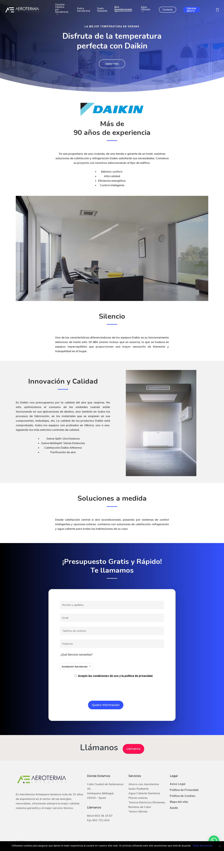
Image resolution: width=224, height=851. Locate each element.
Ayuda (174, 807)
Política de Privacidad (184, 790)
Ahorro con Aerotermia (143, 784)
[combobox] (76, 666)
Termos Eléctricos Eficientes (146, 802)
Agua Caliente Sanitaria (144, 793)
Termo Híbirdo (138, 811)
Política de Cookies (182, 796)
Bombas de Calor (139, 807)
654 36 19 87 (104, 815)
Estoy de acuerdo (202, 845)
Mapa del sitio (179, 802)
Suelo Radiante (138, 788)
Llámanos (133, 748)
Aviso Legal (177, 784)
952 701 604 (101, 820)
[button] (112, 63)
